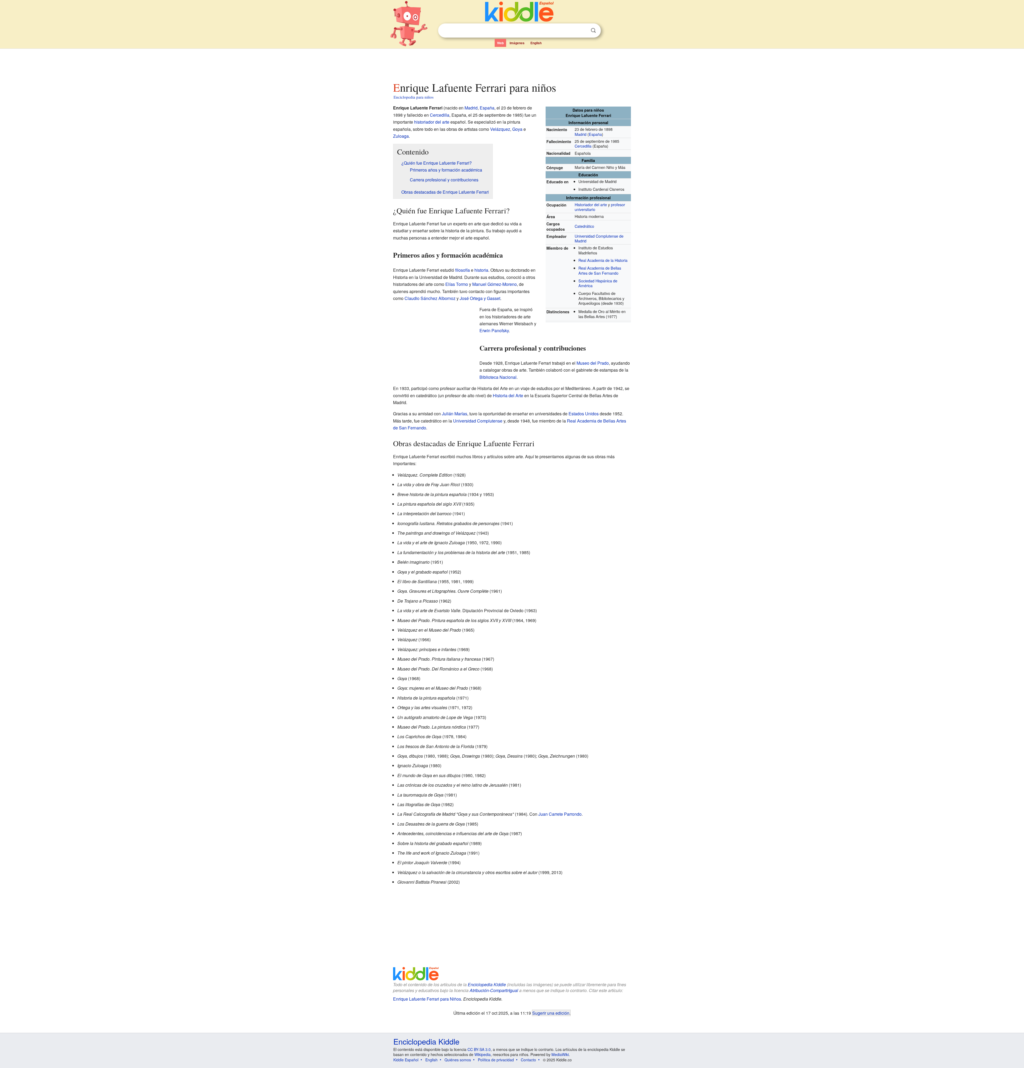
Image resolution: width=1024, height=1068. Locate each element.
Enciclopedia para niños (414, 97)
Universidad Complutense (477, 421)
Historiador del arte (591, 204)
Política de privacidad (496, 1059)
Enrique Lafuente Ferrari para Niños (427, 999)
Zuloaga (401, 136)
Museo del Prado (593, 363)
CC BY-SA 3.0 (479, 1049)
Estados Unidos (584, 414)
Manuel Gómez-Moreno (494, 284)
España (595, 134)
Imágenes (517, 42)
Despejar (582, 30)
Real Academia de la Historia (602, 260)
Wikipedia (482, 1054)
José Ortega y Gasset (480, 298)
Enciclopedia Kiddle (487, 984)
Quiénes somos (458, 1059)
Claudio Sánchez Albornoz (430, 298)
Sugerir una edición (550, 1013)
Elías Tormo (456, 284)
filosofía (462, 270)
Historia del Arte (508, 395)
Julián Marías (454, 414)
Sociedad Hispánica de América (597, 283)
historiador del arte (431, 122)
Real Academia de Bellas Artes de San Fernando (599, 270)
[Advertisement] (511, 63)
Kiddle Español (405, 1059)
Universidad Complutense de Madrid (599, 238)
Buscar (593, 30)
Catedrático (584, 226)
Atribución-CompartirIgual (494, 990)
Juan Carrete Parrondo (560, 814)
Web (500, 42)
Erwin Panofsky (494, 330)
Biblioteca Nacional (498, 377)
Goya (517, 129)
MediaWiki (560, 1054)
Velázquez (500, 129)
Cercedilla (583, 146)
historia (481, 270)
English (536, 42)
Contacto (528, 1059)
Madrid (580, 134)
